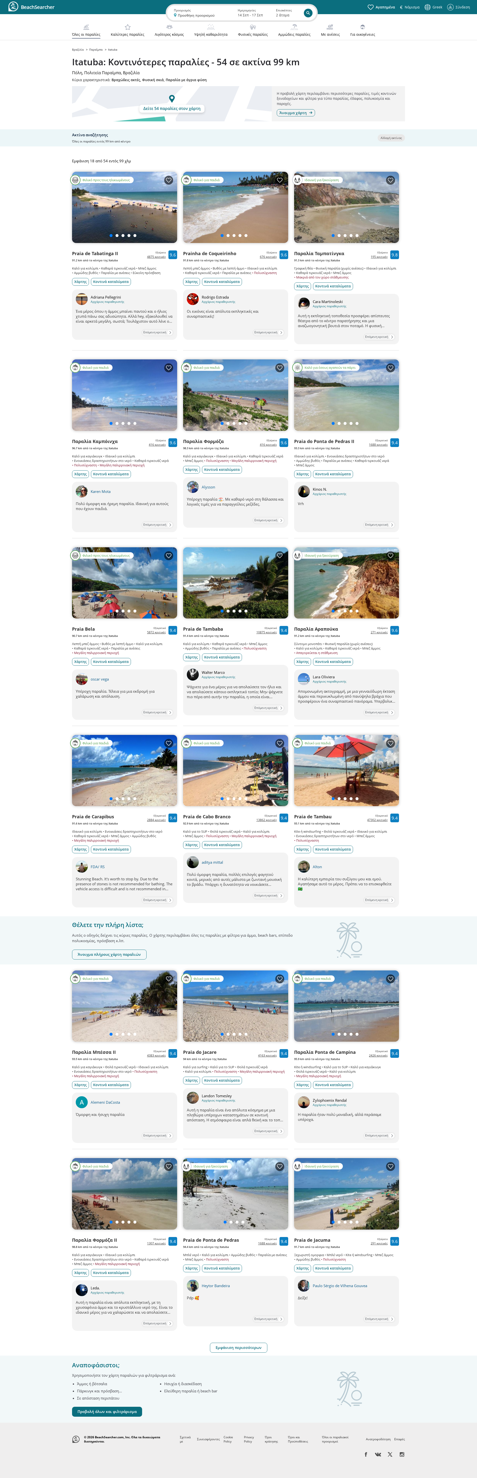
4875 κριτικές (156, 257)
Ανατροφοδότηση (378, 1439)
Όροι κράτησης (271, 1439)
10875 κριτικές (266, 632)
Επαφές (399, 1439)
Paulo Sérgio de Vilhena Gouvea (340, 1285)
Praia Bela (83, 629)
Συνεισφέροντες (208, 1439)
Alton (317, 866)
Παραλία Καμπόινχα (95, 441)
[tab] (86, 31)
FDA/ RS (98, 866)
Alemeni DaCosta (105, 1102)
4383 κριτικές (156, 1055)
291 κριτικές (379, 1243)
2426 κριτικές (378, 1055)
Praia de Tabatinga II (95, 253)
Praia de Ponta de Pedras (211, 1240)
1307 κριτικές (156, 1243)
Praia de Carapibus (93, 817)
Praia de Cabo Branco (207, 817)
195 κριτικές (379, 257)
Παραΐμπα (96, 49)
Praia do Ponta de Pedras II (324, 441)
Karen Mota (101, 491)
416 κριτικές (157, 445)
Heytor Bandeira (216, 1285)
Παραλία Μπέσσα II (94, 1052)
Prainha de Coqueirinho (209, 253)
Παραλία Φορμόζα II (94, 1240)
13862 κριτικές (266, 820)
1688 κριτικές (378, 445)
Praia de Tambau (313, 817)
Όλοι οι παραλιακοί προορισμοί (335, 1439)
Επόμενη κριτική (154, 332)
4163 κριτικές (267, 1055)
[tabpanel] (238, 788)
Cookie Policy (228, 1439)
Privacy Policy (249, 1439)
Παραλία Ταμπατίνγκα (319, 253)
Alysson (208, 486)
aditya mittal (212, 862)
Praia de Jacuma (312, 1240)
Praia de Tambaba (203, 629)
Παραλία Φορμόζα (203, 441)
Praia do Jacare (200, 1052)
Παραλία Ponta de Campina (325, 1052)
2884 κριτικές (156, 820)
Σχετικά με (185, 1439)
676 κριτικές (268, 257)
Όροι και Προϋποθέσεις (298, 1439)
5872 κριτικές (156, 632)
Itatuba (112, 49)
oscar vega (100, 679)
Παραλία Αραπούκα (316, 629)
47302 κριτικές (377, 820)
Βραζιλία (78, 49)
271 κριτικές (379, 632)
